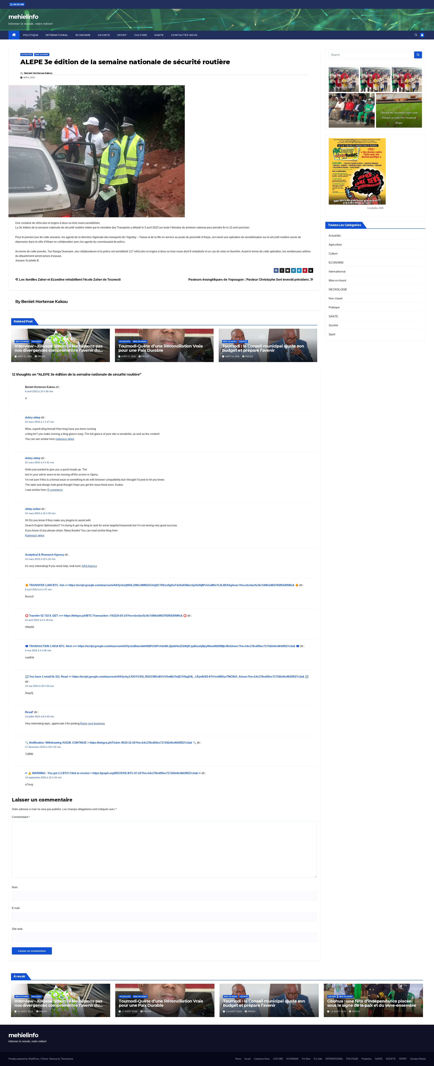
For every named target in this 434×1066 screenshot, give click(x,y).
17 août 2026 (130, 1011)
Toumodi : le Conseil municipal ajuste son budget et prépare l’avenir (263, 348)
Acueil (247, 1059)
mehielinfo (23, 16)
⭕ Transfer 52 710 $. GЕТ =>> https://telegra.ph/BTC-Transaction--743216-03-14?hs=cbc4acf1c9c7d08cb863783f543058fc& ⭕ (106, 615)
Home (238, 1059)
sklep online (33, 509)
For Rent (306, 1059)
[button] (416, 35)
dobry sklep (32, 417)
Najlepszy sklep (34, 535)
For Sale (318, 1059)
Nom (15, 887)
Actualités (26, 54)
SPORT (122, 35)
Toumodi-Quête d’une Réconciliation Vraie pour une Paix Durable (160, 348)
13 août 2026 (338, 1011)
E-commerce (55, 489)
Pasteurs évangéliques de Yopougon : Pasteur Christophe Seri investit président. (249, 279)
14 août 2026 (234, 1011)
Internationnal (337, 271)
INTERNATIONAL (57, 35)
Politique (36, 341)
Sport (332, 334)
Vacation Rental (418, 1059)
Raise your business (92, 723)
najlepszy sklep (64, 439)
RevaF (29, 712)
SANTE (159, 35)
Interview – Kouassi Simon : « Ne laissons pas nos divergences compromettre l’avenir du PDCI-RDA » (58, 350)
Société (243, 341)
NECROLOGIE (338, 289)
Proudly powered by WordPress (24, 1059)
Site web (17, 928)
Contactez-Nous (184, 35)
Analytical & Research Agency (44, 554)
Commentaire (21, 817)
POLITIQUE (30, 35)
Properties (367, 1059)
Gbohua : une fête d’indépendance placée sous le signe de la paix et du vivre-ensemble (371, 1003)
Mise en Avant (41, 54)
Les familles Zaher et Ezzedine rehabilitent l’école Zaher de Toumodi (69, 279)
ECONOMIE (83, 35)
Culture (333, 253)
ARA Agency (89, 566)
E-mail (16, 908)
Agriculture (335, 244)
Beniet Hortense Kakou (38, 73)
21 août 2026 (26, 1011)
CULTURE (140, 35)
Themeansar (67, 1059)
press (41, 356)
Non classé (336, 298)
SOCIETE (104, 35)
